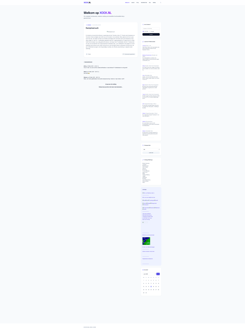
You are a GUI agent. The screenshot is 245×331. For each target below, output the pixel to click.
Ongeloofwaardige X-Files (150, 103)
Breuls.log (144, 169)
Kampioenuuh (92, 28)
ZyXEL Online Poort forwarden (152, 65)
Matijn (143, 173)
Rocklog (144, 178)
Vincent (144, 45)
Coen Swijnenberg (146, 179)
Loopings (144, 164)
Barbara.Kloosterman (146, 55)
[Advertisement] (151, 307)
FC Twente (122, 35)
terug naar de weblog (110, 84)
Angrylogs (144, 177)
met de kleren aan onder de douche (99, 45)
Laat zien (151, 152)
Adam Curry (144, 172)
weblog (127, 2)
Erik (85, 66)
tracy (143, 75)
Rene (143, 84)
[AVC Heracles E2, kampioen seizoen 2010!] (111, 31)
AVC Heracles (116, 38)
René (89, 54)
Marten (143, 121)
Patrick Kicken (145, 181)
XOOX (87, 2)
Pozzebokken (149, 121)
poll (137, 2)
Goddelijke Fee (148, 75)
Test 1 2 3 (148, 45)
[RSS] (160, 2)
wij (150, 2)
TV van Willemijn (145, 170)
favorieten (144, 2)
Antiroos (144, 168)
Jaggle (143, 176)
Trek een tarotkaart (146, 213)
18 (151, 286)
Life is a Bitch (145, 167)
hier (145, 235)
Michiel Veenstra (145, 163)
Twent (143, 94)
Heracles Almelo (90, 37)
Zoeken (151, 34)
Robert (143, 113)
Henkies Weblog (145, 174)
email (154, 2)
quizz (132, 2)
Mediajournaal (145, 165)
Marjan (143, 131)
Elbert (143, 65)
